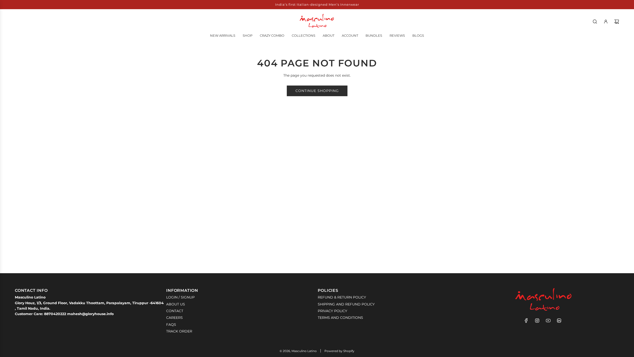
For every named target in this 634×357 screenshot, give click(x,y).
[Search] (594, 21)
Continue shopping (317, 91)
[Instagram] (537, 320)
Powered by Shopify (339, 351)
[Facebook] (526, 320)
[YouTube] (548, 320)
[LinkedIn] (559, 320)
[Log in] (605, 21)
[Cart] (616, 21)
